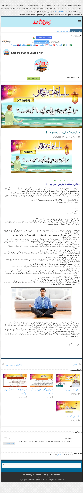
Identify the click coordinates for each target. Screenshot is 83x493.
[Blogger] (39, 477)
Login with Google (44, 38)
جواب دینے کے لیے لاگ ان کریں (9, 443)
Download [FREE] (33, 78)
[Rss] (50, 477)
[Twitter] (45, 477)
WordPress (37, 474)
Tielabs (56, 474)
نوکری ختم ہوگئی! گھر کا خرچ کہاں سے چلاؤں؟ (13, 364)
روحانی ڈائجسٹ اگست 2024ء (63, 31)
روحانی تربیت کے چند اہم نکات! (71, 390)
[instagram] (36, 477)
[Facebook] (47, 477)
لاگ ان (59, 454)
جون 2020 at (6, 438)
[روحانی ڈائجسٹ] (41, 22)
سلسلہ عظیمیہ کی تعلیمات (71, 137)
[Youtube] (41, 477)
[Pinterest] (43, 477)
